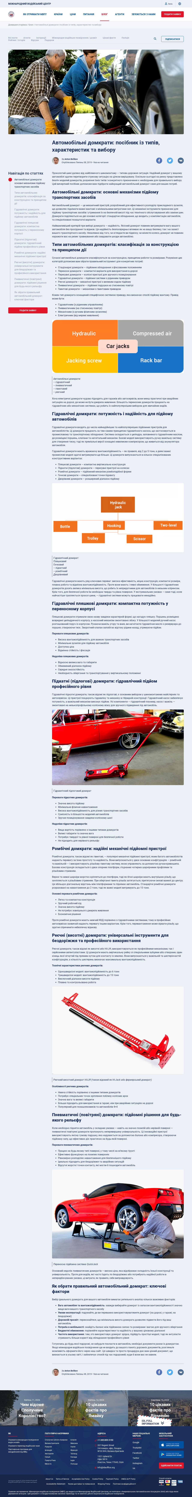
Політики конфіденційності (124, 1484)
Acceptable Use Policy (81, 1479)
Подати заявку (172, 14)
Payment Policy (112, 1479)
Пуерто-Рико (50, 1460)
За (70, 159)
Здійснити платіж (171, 1465)
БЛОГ (105, 14)
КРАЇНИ (58, 14)
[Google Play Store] (171, 1454)
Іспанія (73, 1440)
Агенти (26, 38)
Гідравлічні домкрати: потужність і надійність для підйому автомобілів (29, 213)
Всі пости (12, 38)
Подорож (49, 40)
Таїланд (73, 1454)
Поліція (125, 38)
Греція (47, 1457)
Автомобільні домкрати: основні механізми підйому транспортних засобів (29, 183)
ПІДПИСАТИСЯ (172, 39)
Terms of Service (62, 1479)
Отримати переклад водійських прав (24, 1446)
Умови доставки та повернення (81, 1484)
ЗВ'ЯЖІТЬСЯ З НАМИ (143, 14)
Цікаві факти (109, 38)
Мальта (48, 1464)
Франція (74, 1450)
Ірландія (48, 1450)
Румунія (48, 1447)
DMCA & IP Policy (128, 1479)
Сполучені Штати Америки (56, 1440)
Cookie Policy (97, 1479)
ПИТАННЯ (88, 14)
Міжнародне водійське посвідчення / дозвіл (74, 38)
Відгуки (35, 40)
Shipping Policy (104, 1484)
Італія (72, 1447)
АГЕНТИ (119, 14)
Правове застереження (18, 1492)
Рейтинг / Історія (16, 40)
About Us (49, 1479)
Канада (73, 1457)
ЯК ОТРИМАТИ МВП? (35, 14)
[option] (32, 1408)
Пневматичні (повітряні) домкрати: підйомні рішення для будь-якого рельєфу (30, 283)
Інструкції (41, 38)
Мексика (74, 1443)
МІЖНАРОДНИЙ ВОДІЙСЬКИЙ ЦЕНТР (29, 3)
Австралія (49, 1454)
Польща (74, 1464)
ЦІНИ (73, 14)
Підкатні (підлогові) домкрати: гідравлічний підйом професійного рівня (29, 243)
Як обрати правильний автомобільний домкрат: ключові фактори (28, 296)
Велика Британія (52, 1443)
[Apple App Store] (171, 1444)
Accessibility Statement (55, 1484)
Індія (72, 1460)
